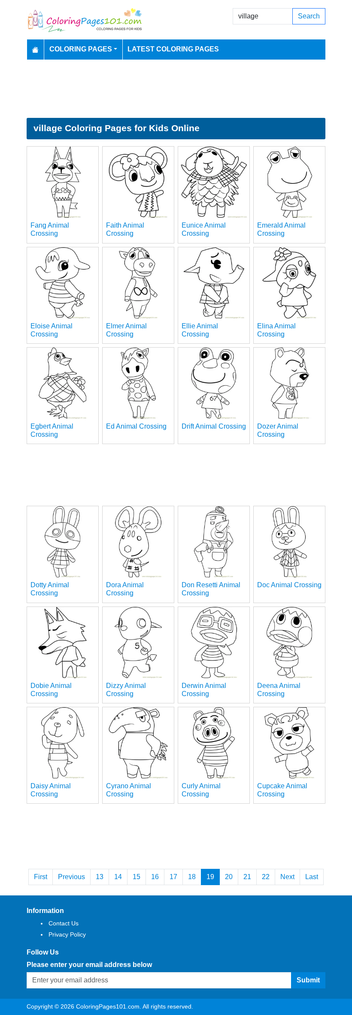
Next (287, 876)
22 (266, 876)
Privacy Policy (67, 934)
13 (99, 876)
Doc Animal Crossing (289, 585)
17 (173, 876)
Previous (71, 876)
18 (192, 876)
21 (247, 876)
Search (309, 16)
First (40, 876)
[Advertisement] (176, 88)
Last (311, 876)
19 (210, 876)
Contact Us (64, 923)
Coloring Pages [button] (80, 49)
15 (136, 876)
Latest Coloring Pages (173, 49)
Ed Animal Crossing (136, 426)
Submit (308, 980)
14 (118, 876)
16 (155, 876)
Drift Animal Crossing (214, 426)
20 (229, 876)
